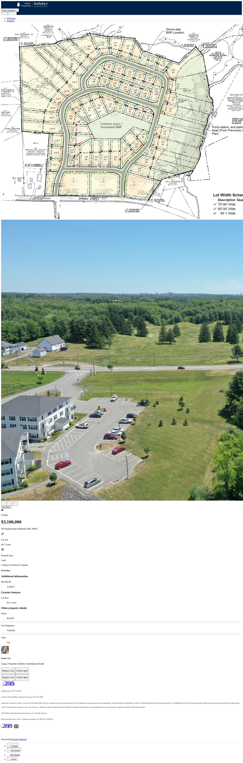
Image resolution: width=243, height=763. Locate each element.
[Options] (4, 503)
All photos (6, 507)
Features (10, 21)
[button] (121, 122)
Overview (11, 18)
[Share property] (15, 503)
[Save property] (9, 503)
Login (4, 13)
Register (12, 13)
